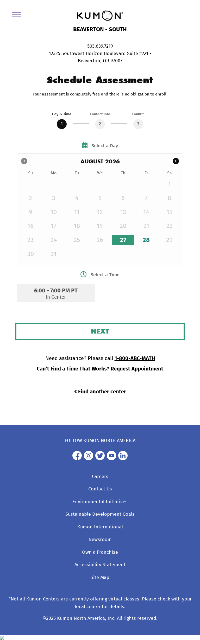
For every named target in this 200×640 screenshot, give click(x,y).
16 (31, 226)
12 (100, 212)
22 (169, 226)
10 (54, 212)
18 (77, 226)
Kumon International (100, 527)
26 (100, 240)
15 (169, 212)
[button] (175, 161)
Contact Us (100, 489)
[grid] (100, 215)
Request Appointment (137, 369)
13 (123, 212)
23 (30, 240)
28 (146, 240)
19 (100, 226)
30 (30, 254)
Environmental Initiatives (100, 502)
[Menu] (18, 16)
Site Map (100, 577)
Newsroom (100, 539)
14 (146, 212)
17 (54, 226)
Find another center (101, 391)
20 (123, 226)
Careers (100, 476)
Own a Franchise (100, 552)
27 (123, 240)
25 (77, 240)
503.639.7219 (100, 46)
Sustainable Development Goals (100, 514)
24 (54, 240)
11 (76, 212)
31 (54, 254)
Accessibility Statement (100, 564)
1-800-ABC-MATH (135, 358)
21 (146, 226)
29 (169, 240)
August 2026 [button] (100, 161)
